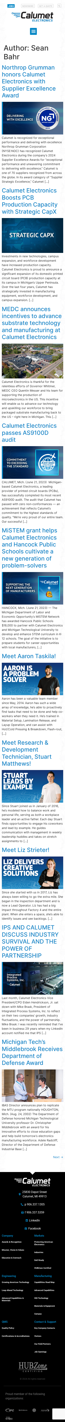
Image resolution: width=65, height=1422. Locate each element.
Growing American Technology (15, 1282)
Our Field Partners (42, 1344)
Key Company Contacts (44, 1328)
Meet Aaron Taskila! (29, 656)
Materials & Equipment (44, 1306)
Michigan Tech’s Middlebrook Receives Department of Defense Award (32, 1052)
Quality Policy (8, 1328)
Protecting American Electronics (43, 1243)
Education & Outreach (11, 1258)
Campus (38, 1314)
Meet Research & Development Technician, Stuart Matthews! (27, 753)
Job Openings (40, 1352)
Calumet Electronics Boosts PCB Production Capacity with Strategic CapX (30, 201)
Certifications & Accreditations (16, 1336)
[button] (59, 6)
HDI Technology (41, 1298)
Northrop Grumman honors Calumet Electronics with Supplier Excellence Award (29, 81)
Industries (38, 1252)
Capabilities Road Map (44, 1282)
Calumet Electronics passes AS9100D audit (29, 432)
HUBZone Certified (42, 1268)
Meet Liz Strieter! (25, 849)
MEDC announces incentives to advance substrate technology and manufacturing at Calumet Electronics (32, 323)
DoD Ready (39, 1260)
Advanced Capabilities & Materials (13, 1299)
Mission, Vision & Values (13, 1250)
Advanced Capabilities (44, 1290)
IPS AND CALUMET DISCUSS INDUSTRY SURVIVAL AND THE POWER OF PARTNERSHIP (30, 941)
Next (58, 1157)
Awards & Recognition (11, 1242)
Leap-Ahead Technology (12, 1290)
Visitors (37, 1336)
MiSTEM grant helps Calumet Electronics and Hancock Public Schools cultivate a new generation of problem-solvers (29, 548)
